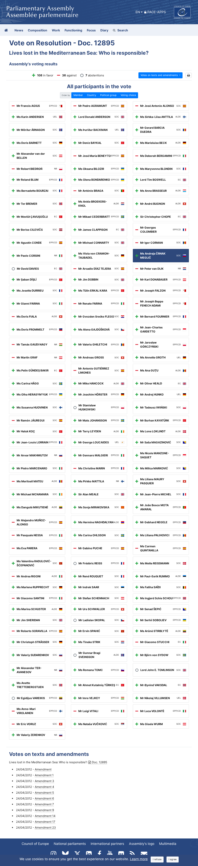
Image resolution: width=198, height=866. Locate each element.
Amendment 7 (44, 804)
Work (56, 30)
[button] (188, 75)
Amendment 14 (45, 816)
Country (91, 95)
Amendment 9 (44, 810)
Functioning (73, 30)
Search (122, 30)
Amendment (43, 769)
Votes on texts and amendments (160, 75)
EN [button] (138, 12)
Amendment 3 (44, 781)
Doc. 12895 (99, 762)
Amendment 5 (44, 792)
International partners (107, 844)
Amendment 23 (45, 827)
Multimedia (167, 844)
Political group (108, 95)
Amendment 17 (45, 822)
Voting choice (128, 95)
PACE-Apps (156, 12)
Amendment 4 (44, 787)
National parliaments (70, 844)
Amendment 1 (44, 775)
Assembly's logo (141, 844)
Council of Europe (35, 844)
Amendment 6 (44, 798)
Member (78, 95)
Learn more (139, 859)
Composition (37, 30)
